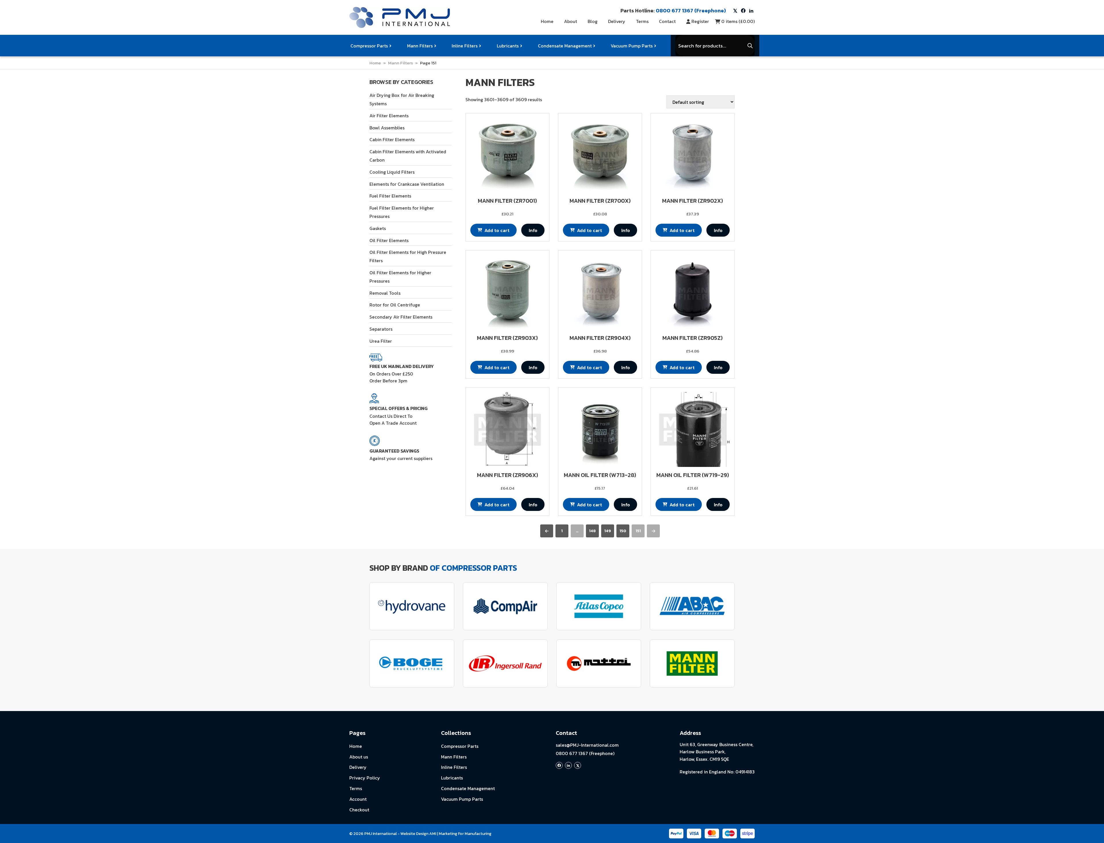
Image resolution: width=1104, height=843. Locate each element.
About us (358, 756)
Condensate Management (565, 45)
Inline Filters (465, 45)
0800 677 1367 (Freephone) (585, 753)
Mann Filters (420, 45)
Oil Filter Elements (389, 240)
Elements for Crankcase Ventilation (406, 184)
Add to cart (496, 230)
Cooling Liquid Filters (392, 171)
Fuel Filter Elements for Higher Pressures (401, 212)
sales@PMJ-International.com (587, 745)
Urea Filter (380, 341)
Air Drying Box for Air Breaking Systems (401, 99)
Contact (667, 21)
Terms (642, 21)
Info (533, 230)
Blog (592, 21)
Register (700, 21)
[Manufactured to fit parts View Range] (411, 663)
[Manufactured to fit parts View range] (411, 606)
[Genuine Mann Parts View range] (692, 663)
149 (607, 531)
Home (547, 21)
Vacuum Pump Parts (632, 45)
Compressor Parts (369, 45)
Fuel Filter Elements (390, 195)
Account (358, 799)
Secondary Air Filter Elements (400, 316)
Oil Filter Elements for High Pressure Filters (407, 256)
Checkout (359, 809)
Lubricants (508, 45)
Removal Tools (384, 293)
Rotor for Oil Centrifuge (394, 304)
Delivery (616, 21)
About (570, 21)
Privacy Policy (364, 777)
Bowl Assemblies (387, 127)
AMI (432, 834)
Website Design (414, 834)
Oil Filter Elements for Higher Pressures (400, 276)
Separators (380, 328)
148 (592, 531)
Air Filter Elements (389, 115)
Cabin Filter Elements (392, 139)
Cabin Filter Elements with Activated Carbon (407, 155)
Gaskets (377, 228)
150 (623, 531)
